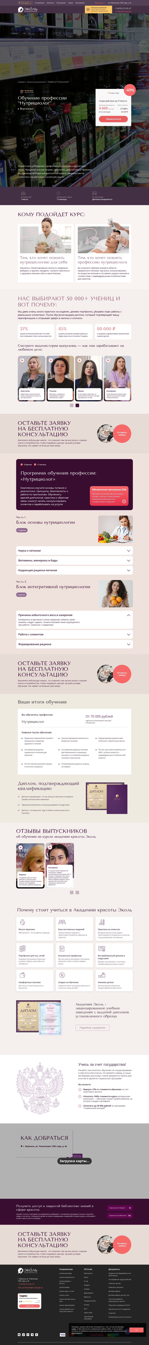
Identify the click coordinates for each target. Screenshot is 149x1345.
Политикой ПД (77, 1333)
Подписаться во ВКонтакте (118, 1215)
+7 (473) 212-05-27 (123, 8)
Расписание (61, 3)
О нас (86, 1281)
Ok (136, 1330)
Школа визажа (64, 1287)
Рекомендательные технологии (120, 1317)
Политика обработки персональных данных (117, 1300)
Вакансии (87, 1297)
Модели (87, 1285)
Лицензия (112, 1313)
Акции (70, 3)
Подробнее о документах (92, 1027)
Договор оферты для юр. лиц (119, 1295)
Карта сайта (88, 1313)
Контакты (50, 3)
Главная (21, 82)
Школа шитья (64, 1295)
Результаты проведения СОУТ (119, 1305)
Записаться (113, 119)
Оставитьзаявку (122, 433)
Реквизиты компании (116, 1287)
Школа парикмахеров (66, 1305)
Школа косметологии (36, 82)
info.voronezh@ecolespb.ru (30, 1287)
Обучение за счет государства (119, 1309)
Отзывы (87, 1289)
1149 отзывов (37, 1301)
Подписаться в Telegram (117, 1208)
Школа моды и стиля (66, 1291)
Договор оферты (114, 1291)
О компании (39, 3)
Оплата (86, 1305)
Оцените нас (29, 1306)
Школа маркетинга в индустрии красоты (66, 1310)
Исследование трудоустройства (120, 1279)
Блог (85, 1309)
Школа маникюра (65, 1273)
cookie (74, 1329)
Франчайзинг (88, 1293)
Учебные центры (115, 1283)
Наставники (79, 3)
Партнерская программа (88, 1318)
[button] (71, 405)
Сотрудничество (90, 1301)
